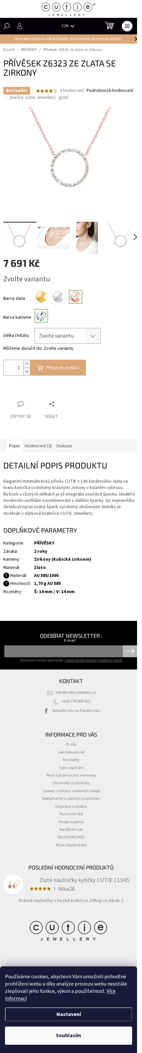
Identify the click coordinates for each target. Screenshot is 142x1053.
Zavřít (38, 391)
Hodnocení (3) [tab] (38, 446)
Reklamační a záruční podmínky (71, 798)
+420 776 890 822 (75, 701)
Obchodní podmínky (71, 783)
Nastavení (68, 1014)
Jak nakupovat (71, 752)
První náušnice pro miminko (71, 775)
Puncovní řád (71, 814)
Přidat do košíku (62, 367)
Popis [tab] (14, 446)
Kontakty (71, 760)
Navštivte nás (71, 829)
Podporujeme (71, 822)
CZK (65, 26)
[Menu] (127, 26)
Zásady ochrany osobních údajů (71, 791)
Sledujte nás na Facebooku (76, 710)
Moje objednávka (71, 845)
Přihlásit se (130, 651)
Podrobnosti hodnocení (110, 91)
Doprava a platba (71, 806)
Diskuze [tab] (64, 446)
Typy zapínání (71, 768)
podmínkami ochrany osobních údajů (94, 660)
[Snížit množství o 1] (26, 371)
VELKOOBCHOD (71, 837)
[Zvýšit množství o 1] (26, 364)
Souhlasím (68, 1035)
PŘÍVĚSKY (44, 543)
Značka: (38, 97)
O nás (71, 744)
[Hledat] (6, 26)
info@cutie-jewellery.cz (76, 692)
